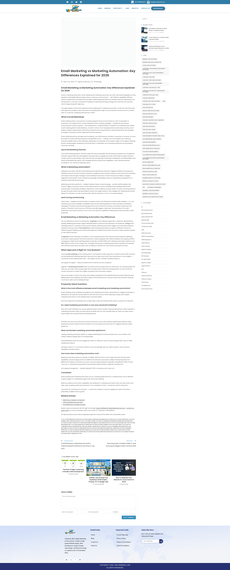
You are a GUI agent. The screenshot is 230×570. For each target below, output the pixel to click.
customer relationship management (154, 155)
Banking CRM (145, 220)
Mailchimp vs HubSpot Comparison (74, 400)
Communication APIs (147, 223)
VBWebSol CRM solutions (150, 193)
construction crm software (152, 80)
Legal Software (145, 266)
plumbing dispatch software (151, 178)
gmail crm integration (150, 175)
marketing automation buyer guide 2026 (72, 430)
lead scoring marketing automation (86, 428)
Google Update (145, 259)
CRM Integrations (146, 239)
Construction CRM (146, 226)
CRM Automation (146, 233)
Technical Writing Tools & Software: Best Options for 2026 (159, 47)
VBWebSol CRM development (151, 190)
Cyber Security (145, 246)
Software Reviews (146, 275)
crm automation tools (150, 114)
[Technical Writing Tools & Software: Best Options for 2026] (144, 48)
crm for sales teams (149, 129)
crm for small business (150, 132)
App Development (146, 213)
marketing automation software (89, 431)
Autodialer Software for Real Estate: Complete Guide (158, 29)
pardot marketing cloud (74, 433)
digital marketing (83, 82)
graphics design (146, 262)
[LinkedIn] (81, 2)
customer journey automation (94, 421)
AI (141, 207)
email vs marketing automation (78, 426)
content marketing (148, 98)
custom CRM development (150, 151)
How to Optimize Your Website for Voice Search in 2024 (124, 480)
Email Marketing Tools (67, 424)
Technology (144, 282)
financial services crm (150, 171)
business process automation (152, 62)
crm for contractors (150, 123)
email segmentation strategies (109, 424)
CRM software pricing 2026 (151, 145)
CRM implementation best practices (153, 136)
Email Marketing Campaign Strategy (74, 404)
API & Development (147, 210)
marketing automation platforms (120, 430)
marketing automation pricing (70, 431)
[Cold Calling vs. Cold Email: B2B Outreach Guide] (144, 39)
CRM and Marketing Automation (73, 402)
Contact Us (145, 8)
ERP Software (145, 256)
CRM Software (145, 243)
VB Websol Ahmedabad (154, 187)
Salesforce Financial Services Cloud (154, 184)
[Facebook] (67, 2)
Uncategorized (145, 285)
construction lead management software (152, 84)
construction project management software (154, 91)
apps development (147, 217)
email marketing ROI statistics (108, 422)
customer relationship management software (154, 158)
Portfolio (117, 8)
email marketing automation (151, 168)
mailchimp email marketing (104, 428)
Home (100, 8)
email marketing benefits (91, 422)
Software (144, 272)
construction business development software (154, 69)
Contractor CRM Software (151, 101)
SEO (144, 187)
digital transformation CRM (151, 165)
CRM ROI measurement (149, 142)
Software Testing (146, 279)
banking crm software (150, 59)
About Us (135, 8)
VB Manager (98, 82)
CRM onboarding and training (152, 139)
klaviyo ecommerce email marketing (117, 426)
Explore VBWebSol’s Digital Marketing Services (110, 408)
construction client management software (153, 73)
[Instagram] (72, 2)
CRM (164, 101)
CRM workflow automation (151, 148)
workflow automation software (153, 197)
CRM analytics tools (149, 104)
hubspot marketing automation (97, 426)
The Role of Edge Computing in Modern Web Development (73, 471)
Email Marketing (146, 253)
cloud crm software (149, 65)
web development (146, 289)
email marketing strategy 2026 (126, 422)
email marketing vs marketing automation (87, 424)
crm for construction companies (153, 120)
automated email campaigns (90, 419)
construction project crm (151, 87)
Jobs (127, 8)
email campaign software (76, 422)
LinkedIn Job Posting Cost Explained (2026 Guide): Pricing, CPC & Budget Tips (98, 480)
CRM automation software (151, 110)
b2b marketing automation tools (109, 419)
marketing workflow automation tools (112, 431)
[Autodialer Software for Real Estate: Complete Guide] (144, 30)
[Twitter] (76, 2)
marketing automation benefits (122, 428)
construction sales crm (150, 95)
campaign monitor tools (76, 421)
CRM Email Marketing (147, 236)
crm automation (148, 107)
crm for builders (148, 117)
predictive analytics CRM (150, 181)
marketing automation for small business (97, 430)
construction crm (148, 77)
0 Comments (161, 32)
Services (107, 8)
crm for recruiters (149, 126)
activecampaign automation (73, 419)
